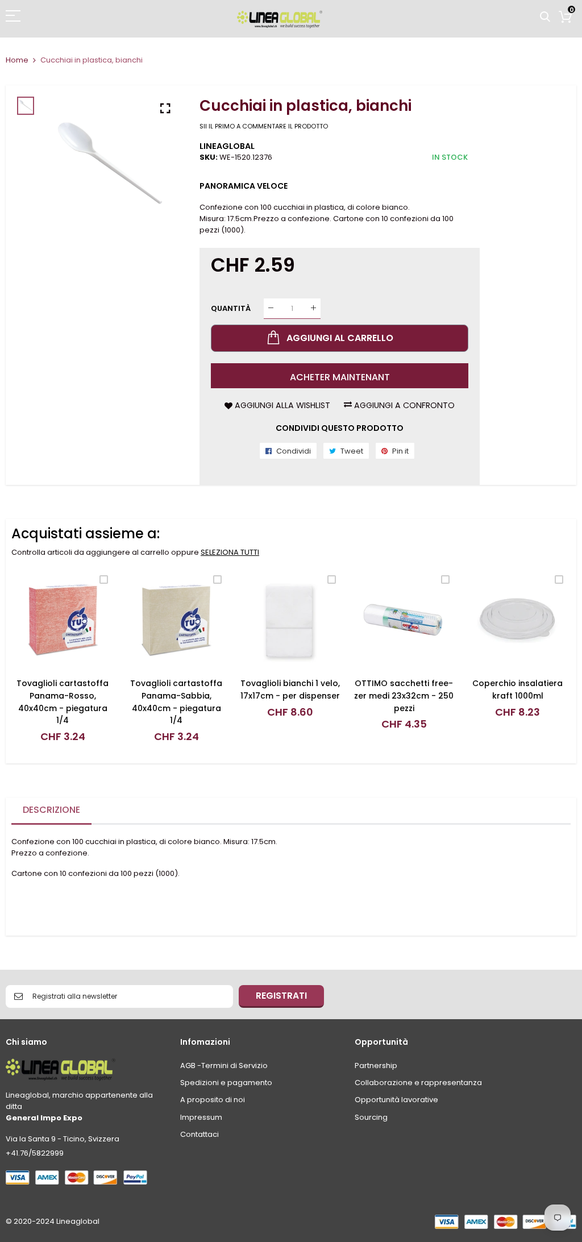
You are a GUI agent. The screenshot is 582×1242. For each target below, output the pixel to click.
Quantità (231, 307)
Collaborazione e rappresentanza (418, 1082)
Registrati (281, 996)
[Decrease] (271, 308)
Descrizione (51, 809)
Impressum (201, 1117)
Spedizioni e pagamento (226, 1082)
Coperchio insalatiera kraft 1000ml (517, 689)
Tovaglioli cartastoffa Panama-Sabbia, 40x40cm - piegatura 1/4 (176, 702)
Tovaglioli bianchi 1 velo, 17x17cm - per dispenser (290, 689)
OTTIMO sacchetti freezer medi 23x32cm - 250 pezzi (404, 695)
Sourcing (371, 1117)
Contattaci (199, 1134)
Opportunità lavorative (396, 1099)
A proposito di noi (212, 1099)
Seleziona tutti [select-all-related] (230, 552)
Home (17, 60)
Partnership (376, 1065)
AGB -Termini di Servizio (224, 1065)
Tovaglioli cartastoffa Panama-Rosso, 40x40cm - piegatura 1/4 (62, 702)
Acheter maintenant (340, 377)
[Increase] (313, 308)
